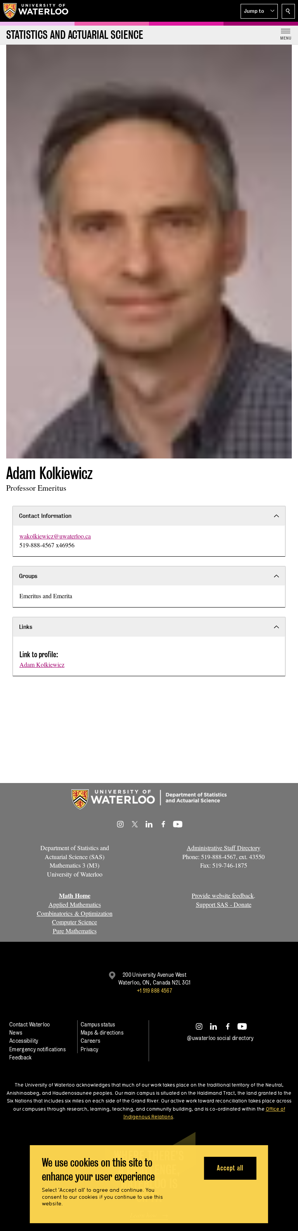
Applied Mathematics (75, 904)
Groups (28, 576)
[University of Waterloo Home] (36, 11)
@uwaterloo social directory (220, 1038)
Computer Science (74, 922)
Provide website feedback (223, 895)
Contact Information (45, 515)
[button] (259, 11)
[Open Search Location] (288, 11)
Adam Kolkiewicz (41, 664)
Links (25, 626)
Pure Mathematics (75, 931)
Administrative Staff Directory (223, 848)
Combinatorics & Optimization (75, 913)
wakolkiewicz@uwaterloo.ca (55, 536)
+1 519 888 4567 (154, 990)
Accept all (230, 1168)
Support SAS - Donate (223, 904)
